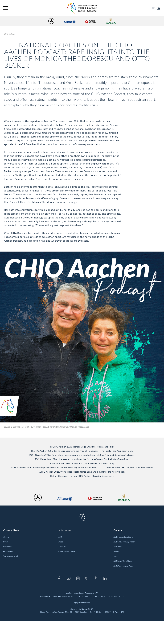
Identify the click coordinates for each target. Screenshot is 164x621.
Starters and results (11, 556)
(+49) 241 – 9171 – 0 (104, 596)
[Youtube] (68, 578)
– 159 (121, 612)
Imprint (116, 551)
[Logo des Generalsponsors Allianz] (69, 21)
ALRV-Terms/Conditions (123, 537)
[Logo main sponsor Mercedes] (51, 21)
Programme (8, 551)
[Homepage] (82, 8)
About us (62, 547)
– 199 (121, 596)
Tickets (6, 537)
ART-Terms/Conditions (123, 561)
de (153, 8)
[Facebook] (59, 578)
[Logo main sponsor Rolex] (111, 21)
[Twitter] (86, 578)
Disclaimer (118, 547)
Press (60, 542)
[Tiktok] (95, 578)
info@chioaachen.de (82, 603)
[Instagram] (78, 578)
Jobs (115, 556)
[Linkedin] (105, 578)
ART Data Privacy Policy (124, 566)
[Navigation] (5, 8)
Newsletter (7, 547)
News (5, 542)
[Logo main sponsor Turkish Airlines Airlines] (90, 21)
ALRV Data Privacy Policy (124, 542)
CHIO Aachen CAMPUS (67, 551)
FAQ (60, 537)
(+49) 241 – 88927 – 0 (104, 612)
